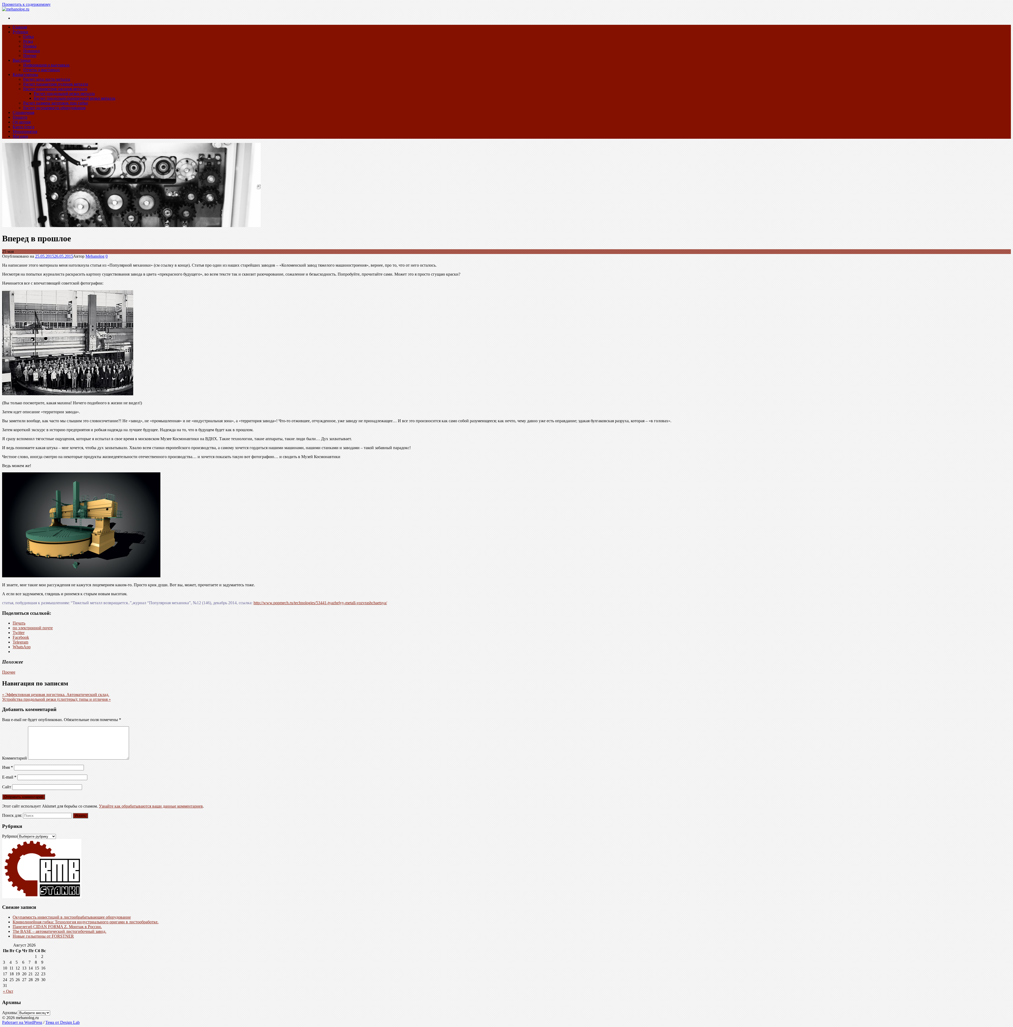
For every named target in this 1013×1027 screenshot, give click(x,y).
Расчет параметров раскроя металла (55, 89)
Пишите (20, 117)
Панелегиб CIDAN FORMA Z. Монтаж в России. (57, 926)
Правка (29, 46)
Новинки (31, 51)
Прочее (29, 55)
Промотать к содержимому (26, 4)
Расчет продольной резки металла (64, 93)
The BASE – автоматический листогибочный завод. (59, 931)
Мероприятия (25, 131)
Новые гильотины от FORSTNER (43, 936)
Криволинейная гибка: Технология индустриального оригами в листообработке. (86, 922)
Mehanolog (94, 256)
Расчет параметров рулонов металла (55, 84)
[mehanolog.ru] (131, 225)
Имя (7, 767)
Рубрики (20, 32)
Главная (20, 27)
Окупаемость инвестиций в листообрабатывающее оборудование (72, 917)
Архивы (9, 1012)
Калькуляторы (25, 74)
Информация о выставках (46, 65)
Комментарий (14, 758)
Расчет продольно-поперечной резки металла (74, 98)
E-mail (9, 777)
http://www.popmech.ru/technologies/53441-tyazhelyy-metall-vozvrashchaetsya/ (320, 603)
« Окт (8, 991)
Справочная (23, 112)
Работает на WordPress (22, 1022)
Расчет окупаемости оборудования (54, 107)
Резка (28, 41)
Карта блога (23, 126)
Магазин (20, 136)
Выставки (22, 60)
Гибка (28, 36)
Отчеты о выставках (41, 70)
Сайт (6, 787)
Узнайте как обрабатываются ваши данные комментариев (151, 806)
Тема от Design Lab (62, 1022)
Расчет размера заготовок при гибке (55, 103)
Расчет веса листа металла (46, 79)
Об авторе (22, 122)
